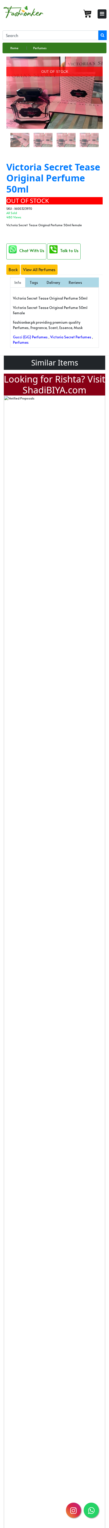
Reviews (75, 282)
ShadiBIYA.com (54, 390)
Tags (34, 282)
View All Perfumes (39, 269)
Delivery (53, 282)
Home (14, 48)
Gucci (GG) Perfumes (30, 337)
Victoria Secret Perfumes (70, 337)
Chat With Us (31, 250)
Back (13, 269)
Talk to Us (69, 250)
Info (17, 282)
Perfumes (40, 48)
